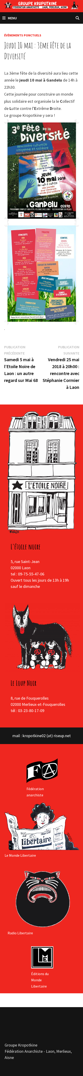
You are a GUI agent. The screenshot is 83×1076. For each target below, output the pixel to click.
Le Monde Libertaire (20, 855)
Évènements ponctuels (22, 35)
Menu (12, 18)
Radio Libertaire (20, 933)
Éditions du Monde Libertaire (40, 979)
